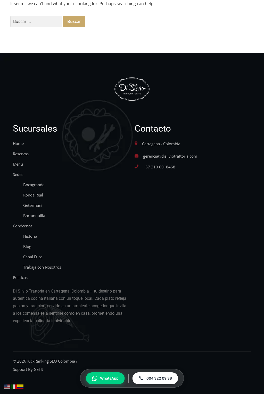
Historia (30, 236)
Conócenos (22, 225)
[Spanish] (20, 386)
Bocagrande (33, 184)
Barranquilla (34, 215)
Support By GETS (28, 369)
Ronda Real (33, 195)
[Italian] (14, 386)
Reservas (21, 153)
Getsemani (32, 205)
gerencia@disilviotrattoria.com (170, 156)
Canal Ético (33, 256)
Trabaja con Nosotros (42, 267)
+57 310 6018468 (159, 166)
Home (18, 143)
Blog (27, 246)
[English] (7, 386)
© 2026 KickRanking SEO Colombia (44, 361)
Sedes (18, 174)
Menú (18, 164)
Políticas (20, 277)
